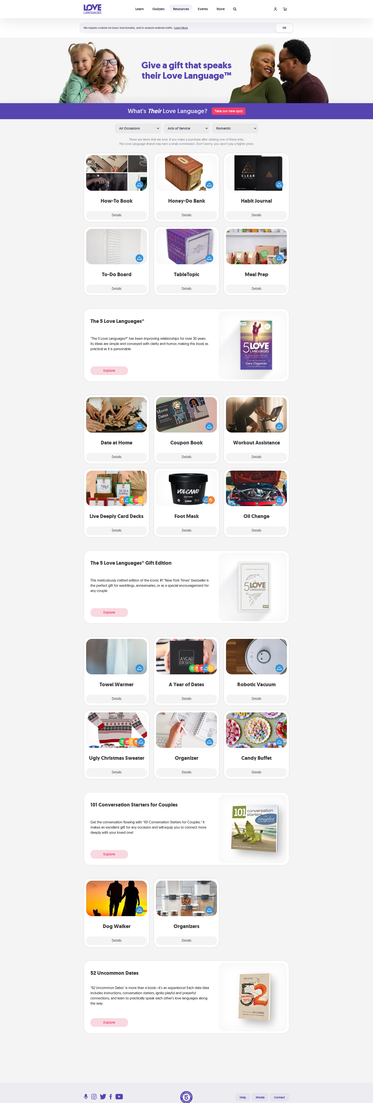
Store (221, 9)
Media (260, 1097)
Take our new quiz (229, 111)
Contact (279, 1097)
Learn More (181, 28)
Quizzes (158, 9)
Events (203, 9)
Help (243, 1097)
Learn (139, 9)
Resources (181, 9)
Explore (109, 370)
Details (117, 215)
